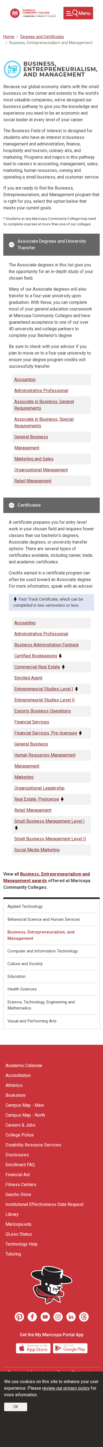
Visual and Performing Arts (32, 1021)
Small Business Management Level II (50, 838)
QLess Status (18, 1234)
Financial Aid (17, 1174)
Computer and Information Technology (42, 951)
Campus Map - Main (24, 1105)
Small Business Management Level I (49, 821)
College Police (19, 1135)
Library (12, 1214)
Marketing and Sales (34, 458)
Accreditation (18, 1075)
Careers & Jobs (20, 1125)
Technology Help (21, 1244)
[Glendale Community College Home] (33, 13)
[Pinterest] (19, 1317)
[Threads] (84, 1317)
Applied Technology (25, 906)
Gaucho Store (18, 1194)
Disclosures (17, 1154)
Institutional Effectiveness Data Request (44, 1204)
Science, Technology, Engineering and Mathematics (41, 1005)
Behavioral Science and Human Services (43, 919)
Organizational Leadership (39, 788)
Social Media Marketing (37, 849)
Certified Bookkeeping (35, 655)
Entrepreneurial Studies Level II (44, 700)
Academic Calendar (23, 1065)
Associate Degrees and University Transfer (52, 244)
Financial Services (31, 722)
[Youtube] (45, 1317)
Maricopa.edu (18, 1224)
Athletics (14, 1085)
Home (8, 36)
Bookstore (15, 1095)
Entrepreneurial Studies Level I (43, 689)
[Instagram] (58, 1317)
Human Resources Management (45, 755)
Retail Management (32, 481)
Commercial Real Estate (37, 666)
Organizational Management (41, 470)
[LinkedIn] (71, 1317)
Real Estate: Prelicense (36, 799)
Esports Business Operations (42, 711)
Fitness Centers (20, 1184)
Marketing (24, 777)
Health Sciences (22, 989)
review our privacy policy (66, 1388)
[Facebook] (32, 1317)
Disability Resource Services (33, 1145)
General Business (31, 436)
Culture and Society (25, 963)
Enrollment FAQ (20, 1164)
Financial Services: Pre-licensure (45, 733)
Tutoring (13, 1254)
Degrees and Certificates (42, 36)
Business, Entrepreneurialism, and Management (40, 935)
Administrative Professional (41, 390)
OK (15, 1407)
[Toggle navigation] (78, 13)
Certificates (29, 505)
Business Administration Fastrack (46, 644)
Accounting (24, 379)
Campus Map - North (25, 1115)
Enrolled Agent (28, 678)
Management (26, 447)
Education (16, 976)
